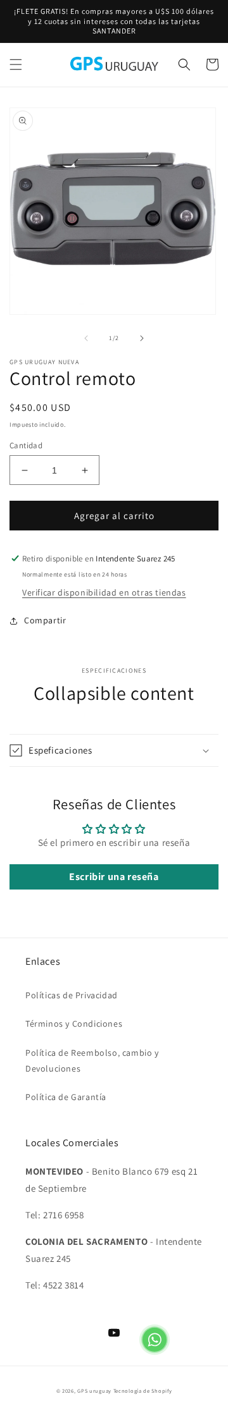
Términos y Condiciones (73, 1023)
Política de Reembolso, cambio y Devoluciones (92, 1060)
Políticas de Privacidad (71, 995)
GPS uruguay (94, 1390)
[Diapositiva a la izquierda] (86, 338)
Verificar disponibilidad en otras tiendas (104, 592)
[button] (16, 64)
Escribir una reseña (113, 876)
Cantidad (26, 445)
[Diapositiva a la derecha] (142, 338)
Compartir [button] (45, 620)
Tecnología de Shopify (142, 1390)
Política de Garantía (65, 1097)
